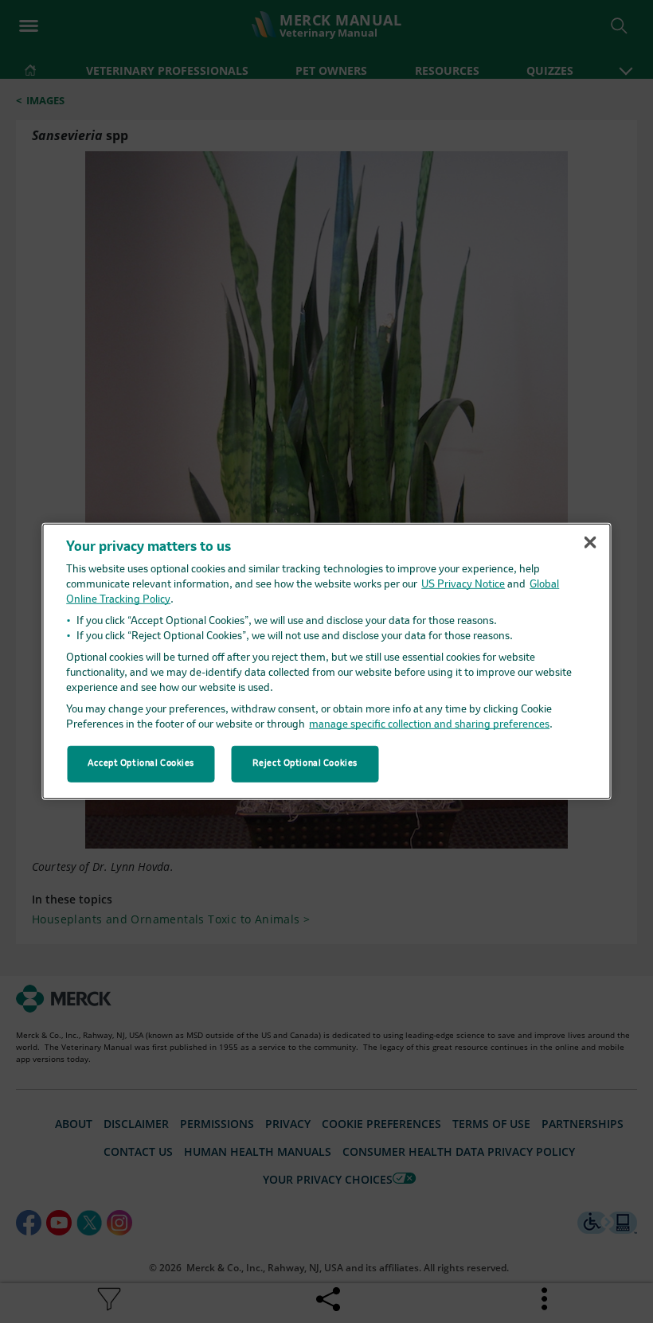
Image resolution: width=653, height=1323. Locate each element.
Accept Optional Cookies (141, 763)
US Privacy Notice (463, 585)
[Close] (590, 542)
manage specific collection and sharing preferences (429, 725)
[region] (327, 661)
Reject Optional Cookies (305, 763)
